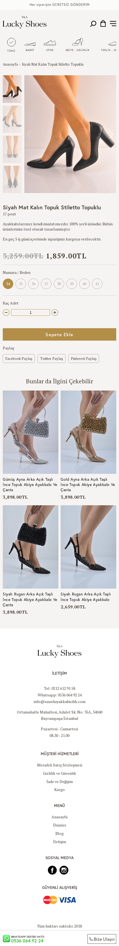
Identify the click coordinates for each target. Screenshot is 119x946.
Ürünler (59, 825)
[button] (111, 134)
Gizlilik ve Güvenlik (59, 773)
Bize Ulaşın (104, 939)
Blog (59, 833)
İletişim (59, 841)
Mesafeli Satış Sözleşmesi (59, 765)
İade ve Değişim (59, 781)
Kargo (59, 789)
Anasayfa (10, 64)
